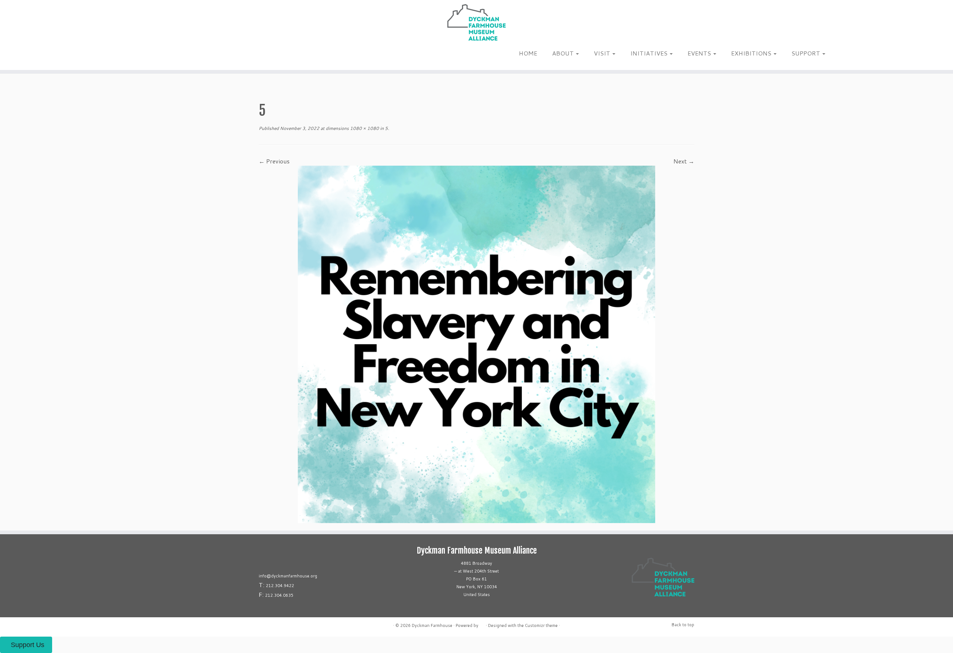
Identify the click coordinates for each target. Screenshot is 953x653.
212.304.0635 (279, 595)
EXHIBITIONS (752, 53)
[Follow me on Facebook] (136, 55)
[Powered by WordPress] (482, 624)
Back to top (683, 625)
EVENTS (700, 53)
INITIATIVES (649, 53)
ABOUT (563, 53)
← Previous (274, 161)
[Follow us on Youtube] (151, 55)
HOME (528, 53)
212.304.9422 (280, 586)
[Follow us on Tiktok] (141, 55)
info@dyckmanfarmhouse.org (288, 576)
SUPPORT (806, 53)
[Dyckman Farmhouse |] (476, 22)
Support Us (27, 645)
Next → (683, 161)
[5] (476, 343)
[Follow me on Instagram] (132, 55)
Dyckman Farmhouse (432, 625)
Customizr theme (541, 625)
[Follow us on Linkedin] (146, 55)
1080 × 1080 (364, 128)
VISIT (603, 53)
